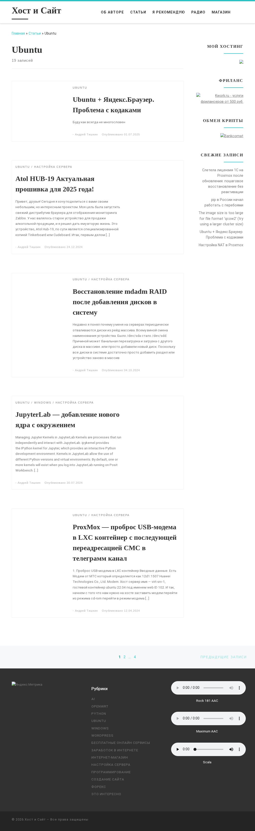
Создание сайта (107, 779)
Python (98, 713)
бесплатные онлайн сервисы (120, 743)
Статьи (35, 33)
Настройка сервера (110, 765)
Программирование (111, 772)
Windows (100, 728)
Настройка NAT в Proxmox (221, 245)
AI (93, 699)
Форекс (98, 787)
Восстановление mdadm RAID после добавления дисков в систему (120, 302)
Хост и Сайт (35, 819)
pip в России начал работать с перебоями (223, 202)
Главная (18, 33)
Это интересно (106, 794)
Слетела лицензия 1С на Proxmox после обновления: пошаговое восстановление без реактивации (222, 181)
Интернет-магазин (109, 757)
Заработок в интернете (114, 750)
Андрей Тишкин (86, 134)
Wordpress (102, 735)
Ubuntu (98, 721)
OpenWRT (100, 706)
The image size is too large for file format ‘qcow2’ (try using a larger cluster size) (220, 218)
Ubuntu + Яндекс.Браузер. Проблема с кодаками (221, 234)
